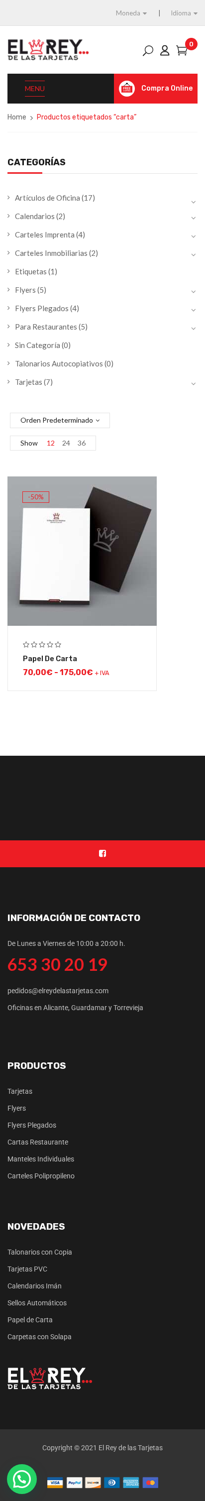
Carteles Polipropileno (41, 1176)
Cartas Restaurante (37, 1142)
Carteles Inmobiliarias (51, 252)
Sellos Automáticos (37, 1303)
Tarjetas (28, 381)
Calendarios (35, 216)
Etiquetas (31, 271)
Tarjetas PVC (27, 1269)
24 (66, 443)
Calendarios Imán (34, 1286)
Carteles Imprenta (45, 234)
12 (51, 443)
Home (16, 117)
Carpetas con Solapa (39, 1337)
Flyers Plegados (42, 308)
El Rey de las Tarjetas (131, 1448)
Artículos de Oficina (47, 197)
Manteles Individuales (40, 1159)
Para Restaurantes (46, 326)
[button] (22, 1479)
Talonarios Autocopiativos (59, 363)
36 (82, 443)
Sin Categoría (37, 345)
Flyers (25, 289)
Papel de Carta (50, 658)
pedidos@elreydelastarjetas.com (57, 991)
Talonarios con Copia (39, 1252)
